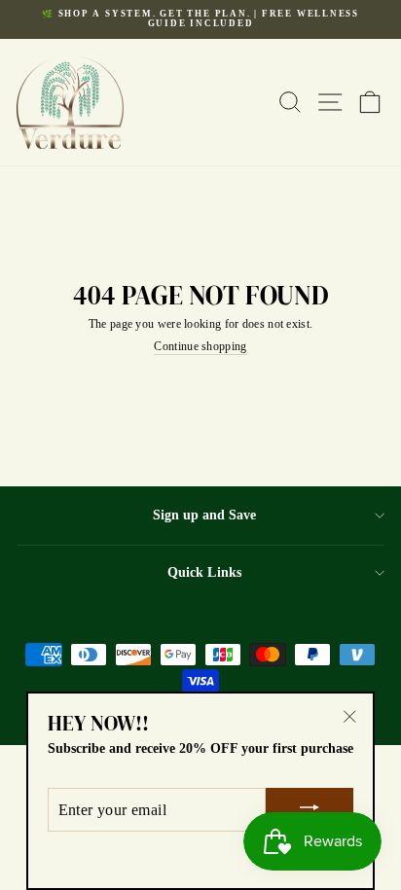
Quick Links (203, 572)
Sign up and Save (204, 514)
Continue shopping (200, 346)
